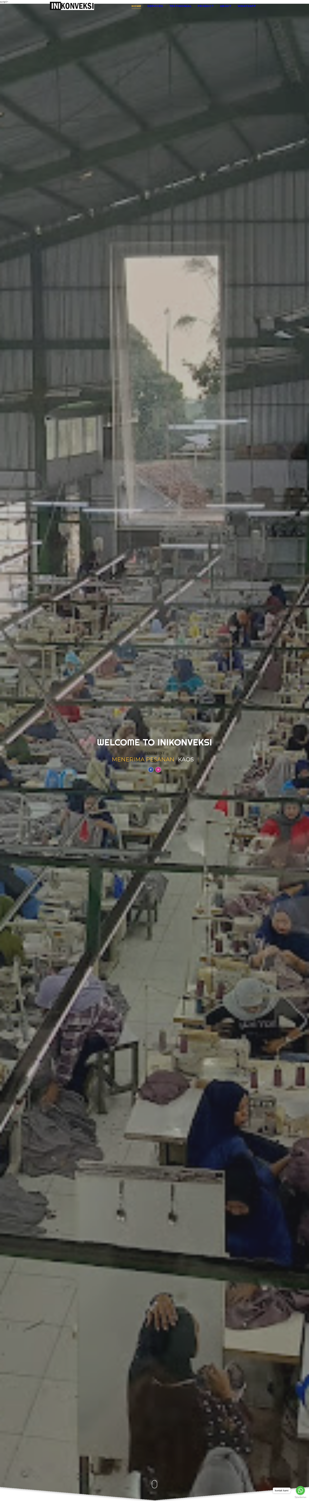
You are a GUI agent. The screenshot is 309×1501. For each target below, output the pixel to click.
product (206, 6)
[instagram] (158, 770)
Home (136, 6)
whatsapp (247, 6)
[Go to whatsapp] (300, 1490)
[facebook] (151, 770)
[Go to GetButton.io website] (300, 1497)
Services (155, 6)
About (226, 6)
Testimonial (180, 6)
